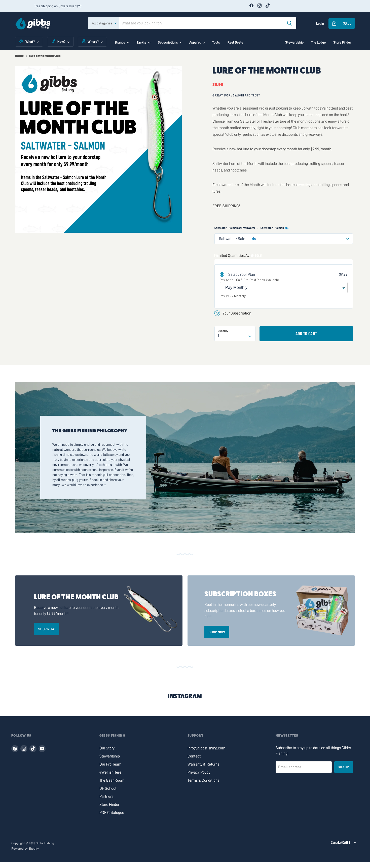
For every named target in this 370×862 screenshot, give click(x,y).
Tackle (141, 42)
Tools (216, 42)
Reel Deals (235, 42)
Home (19, 56)
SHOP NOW (46, 629)
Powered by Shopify (25, 848)
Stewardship (294, 42)
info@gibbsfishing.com (206, 748)
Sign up (344, 767)
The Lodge (318, 42)
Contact (194, 756)
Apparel (195, 42)
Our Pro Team (110, 764)
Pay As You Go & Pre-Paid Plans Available (249, 280)
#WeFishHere (110, 772)
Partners (106, 797)
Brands (120, 42)
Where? (93, 41)
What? (30, 41)
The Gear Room (111, 780)
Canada (341, 843)
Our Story (107, 748)
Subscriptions (168, 42)
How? (61, 41)
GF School (107, 788)
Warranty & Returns (203, 764)
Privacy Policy (199, 772)
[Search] (289, 23)
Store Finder (342, 42)
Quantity (223, 330)
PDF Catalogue (111, 813)
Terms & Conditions (203, 780)
